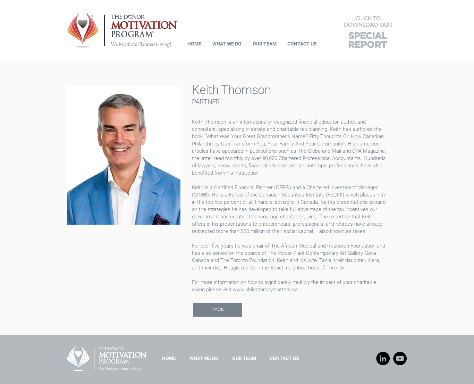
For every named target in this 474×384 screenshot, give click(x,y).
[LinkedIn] (383, 358)
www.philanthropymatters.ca (265, 289)
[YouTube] (400, 358)
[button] (367, 30)
